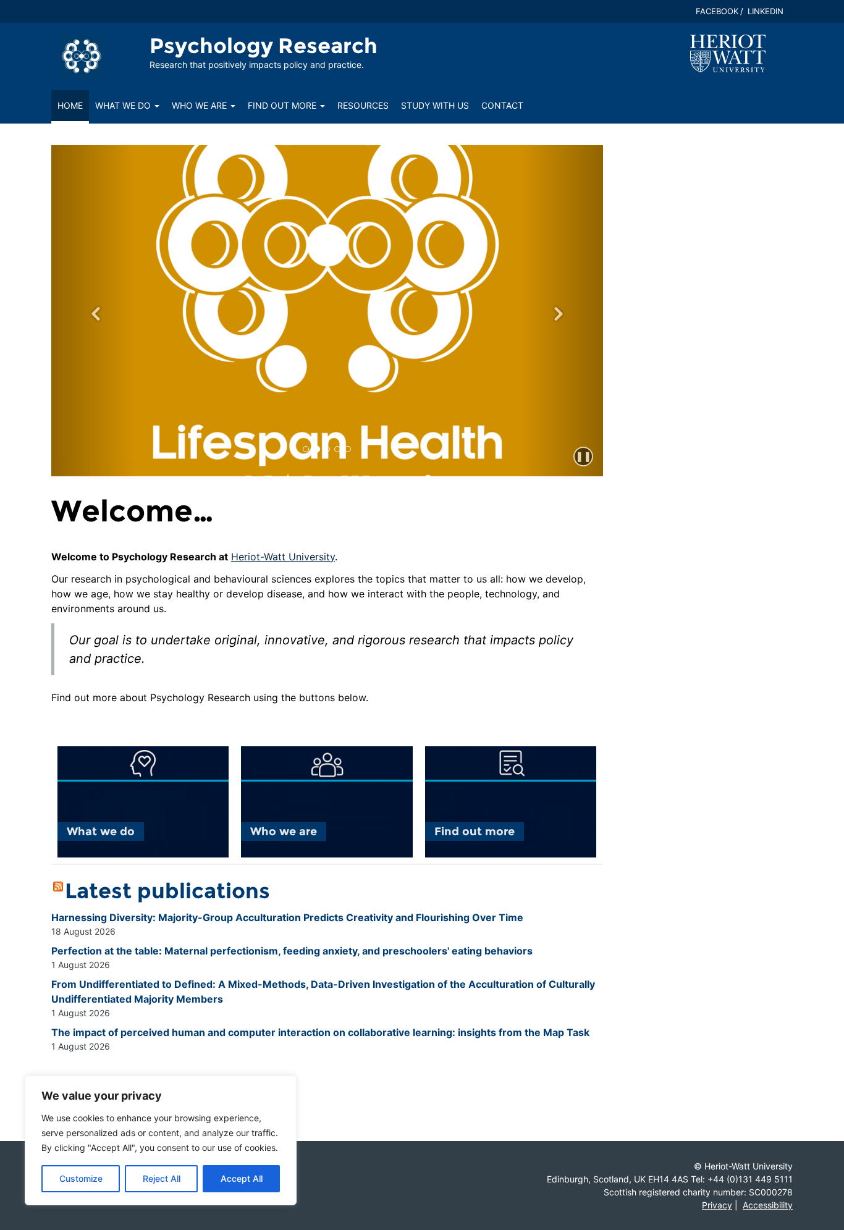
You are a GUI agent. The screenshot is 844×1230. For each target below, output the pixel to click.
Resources (363, 105)
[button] (92, 310)
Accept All (242, 1178)
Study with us (435, 105)
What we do (124, 105)
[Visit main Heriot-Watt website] (728, 52)
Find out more (283, 105)
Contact (502, 105)
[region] (161, 1140)
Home (70, 105)
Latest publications (167, 891)
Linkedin (765, 11)
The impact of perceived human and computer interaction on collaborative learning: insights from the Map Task (320, 1032)
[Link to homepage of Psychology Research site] (81, 55)
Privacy (717, 1205)
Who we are (200, 105)
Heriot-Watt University (283, 556)
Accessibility (768, 1205)
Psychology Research (264, 46)
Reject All (161, 1178)
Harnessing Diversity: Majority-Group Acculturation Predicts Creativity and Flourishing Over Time (287, 917)
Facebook (717, 11)
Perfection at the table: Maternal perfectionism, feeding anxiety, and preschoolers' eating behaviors (292, 951)
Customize (81, 1178)
